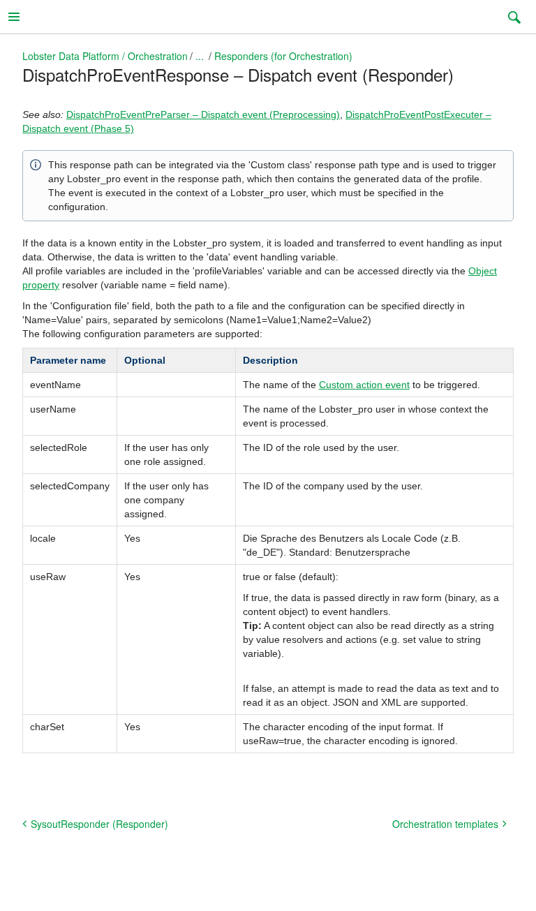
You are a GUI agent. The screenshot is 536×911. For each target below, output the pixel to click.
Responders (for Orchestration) (283, 56)
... (199, 56)
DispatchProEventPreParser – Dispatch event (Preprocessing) (203, 114)
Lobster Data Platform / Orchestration (105, 56)
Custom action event (364, 384)
